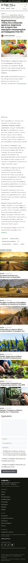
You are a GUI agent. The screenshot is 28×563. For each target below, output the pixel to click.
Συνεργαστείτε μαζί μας (7, 518)
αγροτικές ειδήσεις (14, 238)
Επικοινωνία (4, 520)
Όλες (25, 9)
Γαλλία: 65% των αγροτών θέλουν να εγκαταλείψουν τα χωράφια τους (12, 330)
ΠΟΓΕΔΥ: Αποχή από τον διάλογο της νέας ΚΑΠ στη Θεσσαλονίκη (11, 357)
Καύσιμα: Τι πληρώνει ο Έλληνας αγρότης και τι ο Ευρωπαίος (11, 411)
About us (3, 525)
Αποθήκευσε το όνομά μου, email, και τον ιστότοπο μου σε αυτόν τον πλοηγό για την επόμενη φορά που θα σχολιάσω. (15, 453)
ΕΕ (18, 241)
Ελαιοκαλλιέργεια (5, 497)
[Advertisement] (14, 100)
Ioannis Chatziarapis (9, 35)
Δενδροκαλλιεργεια (6, 499)
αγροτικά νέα (5, 238)
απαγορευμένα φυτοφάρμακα (9, 241)
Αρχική (3, 8)
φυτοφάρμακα (22, 83)
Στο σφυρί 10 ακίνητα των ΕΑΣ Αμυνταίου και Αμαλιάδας (10, 276)
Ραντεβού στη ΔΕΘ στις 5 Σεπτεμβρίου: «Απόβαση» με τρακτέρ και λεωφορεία (13, 303)
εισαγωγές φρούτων (6, 244)
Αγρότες (8, 8)
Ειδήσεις (3, 13)
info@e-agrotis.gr (5, 538)
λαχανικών (15, 244)
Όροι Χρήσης (4, 515)
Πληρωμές (13, 8)
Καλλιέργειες (4, 504)
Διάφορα (3, 509)
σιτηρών (22, 244)
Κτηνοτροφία (4, 502)
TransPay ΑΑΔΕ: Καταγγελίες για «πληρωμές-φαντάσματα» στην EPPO (12, 384)
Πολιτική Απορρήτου (6, 523)
